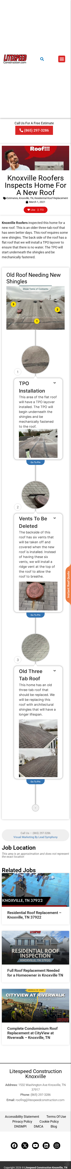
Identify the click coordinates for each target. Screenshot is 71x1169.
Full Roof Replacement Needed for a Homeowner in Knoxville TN (35, 972)
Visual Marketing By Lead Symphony (35, 837)
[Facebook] (14, 1145)
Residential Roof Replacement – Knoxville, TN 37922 (34, 915)
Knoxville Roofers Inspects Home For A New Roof (35, 185)
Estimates (12, 198)
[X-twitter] (24, 1145)
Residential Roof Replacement (51, 198)
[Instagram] (56, 1145)
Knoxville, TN (26, 198)
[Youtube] (35, 1145)
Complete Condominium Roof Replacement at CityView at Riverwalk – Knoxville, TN (32, 1033)
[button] (61, 59)
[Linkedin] (46, 1145)
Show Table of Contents (35, 289)
